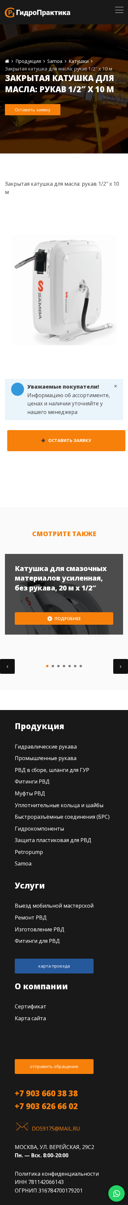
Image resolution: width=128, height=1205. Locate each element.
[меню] (119, 10)
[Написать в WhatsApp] (116, 1193)
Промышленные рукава (45, 758)
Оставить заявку (33, 110)
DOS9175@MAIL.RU (56, 1128)
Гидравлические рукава (46, 746)
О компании (41, 986)
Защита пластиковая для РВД (53, 840)
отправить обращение (54, 1066)
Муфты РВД (30, 793)
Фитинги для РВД (37, 941)
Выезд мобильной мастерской (54, 905)
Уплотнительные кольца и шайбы (59, 805)
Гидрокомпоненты (39, 828)
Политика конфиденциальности (57, 1173)
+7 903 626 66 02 (46, 1106)
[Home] (7, 61)
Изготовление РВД (39, 929)
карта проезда (54, 966)
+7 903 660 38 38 (46, 1093)
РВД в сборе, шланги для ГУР (52, 770)
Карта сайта (30, 1018)
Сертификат (30, 1006)
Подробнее (67, 618)
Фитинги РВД (32, 781)
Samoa (23, 863)
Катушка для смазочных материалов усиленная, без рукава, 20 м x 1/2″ (61, 578)
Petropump (29, 852)
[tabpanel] (64, 594)
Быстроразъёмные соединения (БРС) (62, 816)
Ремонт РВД (31, 917)
